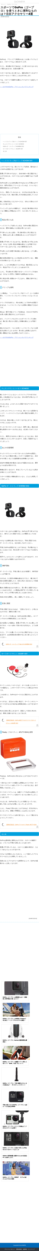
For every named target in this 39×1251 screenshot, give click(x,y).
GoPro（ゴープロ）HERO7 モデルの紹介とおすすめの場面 (14, 1178)
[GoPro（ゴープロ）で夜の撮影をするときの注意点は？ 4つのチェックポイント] (16, 1074)
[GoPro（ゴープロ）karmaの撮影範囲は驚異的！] (16, 1031)
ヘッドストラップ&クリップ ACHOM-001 (15, 141)
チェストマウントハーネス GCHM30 (13, 144)
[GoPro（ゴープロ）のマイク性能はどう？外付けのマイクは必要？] (16, 1117)
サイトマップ (31, 1249)
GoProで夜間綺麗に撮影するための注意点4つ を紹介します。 (15, 1156)
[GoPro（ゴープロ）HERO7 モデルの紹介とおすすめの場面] (16, 1168)
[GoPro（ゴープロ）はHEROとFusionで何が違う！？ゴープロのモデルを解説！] (16, 1010)
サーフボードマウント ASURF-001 (13, 149)
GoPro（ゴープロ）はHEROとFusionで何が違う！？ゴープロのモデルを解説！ (14, 1019)
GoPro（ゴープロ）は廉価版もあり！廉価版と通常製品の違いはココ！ (15, 998)
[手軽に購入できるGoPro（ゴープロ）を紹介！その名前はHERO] (16, 1096)
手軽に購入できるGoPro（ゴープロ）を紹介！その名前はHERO (15, 1105)
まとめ (5, 151)
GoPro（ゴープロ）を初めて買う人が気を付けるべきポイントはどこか (15, 1148)
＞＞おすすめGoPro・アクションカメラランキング (16, 87)
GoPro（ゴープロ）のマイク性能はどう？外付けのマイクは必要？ (15, 1127)
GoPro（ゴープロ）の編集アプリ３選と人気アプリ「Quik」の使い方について (15, 1062)
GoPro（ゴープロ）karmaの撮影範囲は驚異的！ (15, 1040)
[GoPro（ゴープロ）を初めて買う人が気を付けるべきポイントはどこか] (16, 1139)
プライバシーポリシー (9, 1249)
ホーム (3, 4)
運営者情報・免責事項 (21, 1249)
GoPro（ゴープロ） (12, 4)
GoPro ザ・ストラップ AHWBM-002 (13, 146)
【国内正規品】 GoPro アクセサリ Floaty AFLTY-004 (21, 824)
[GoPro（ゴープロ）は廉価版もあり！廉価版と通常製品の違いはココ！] (16, 988)
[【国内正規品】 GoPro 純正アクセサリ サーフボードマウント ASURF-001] (18, 670)
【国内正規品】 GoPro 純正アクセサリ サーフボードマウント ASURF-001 (21, 721)
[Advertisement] (19, 110)
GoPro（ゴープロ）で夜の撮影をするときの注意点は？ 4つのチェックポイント (15, 1084)
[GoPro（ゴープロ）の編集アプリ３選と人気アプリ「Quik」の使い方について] (16, 1053)
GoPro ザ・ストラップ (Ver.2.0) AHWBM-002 (19, 644)
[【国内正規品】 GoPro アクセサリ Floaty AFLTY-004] (18, 754)
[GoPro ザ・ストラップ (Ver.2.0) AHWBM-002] (19, 38)
